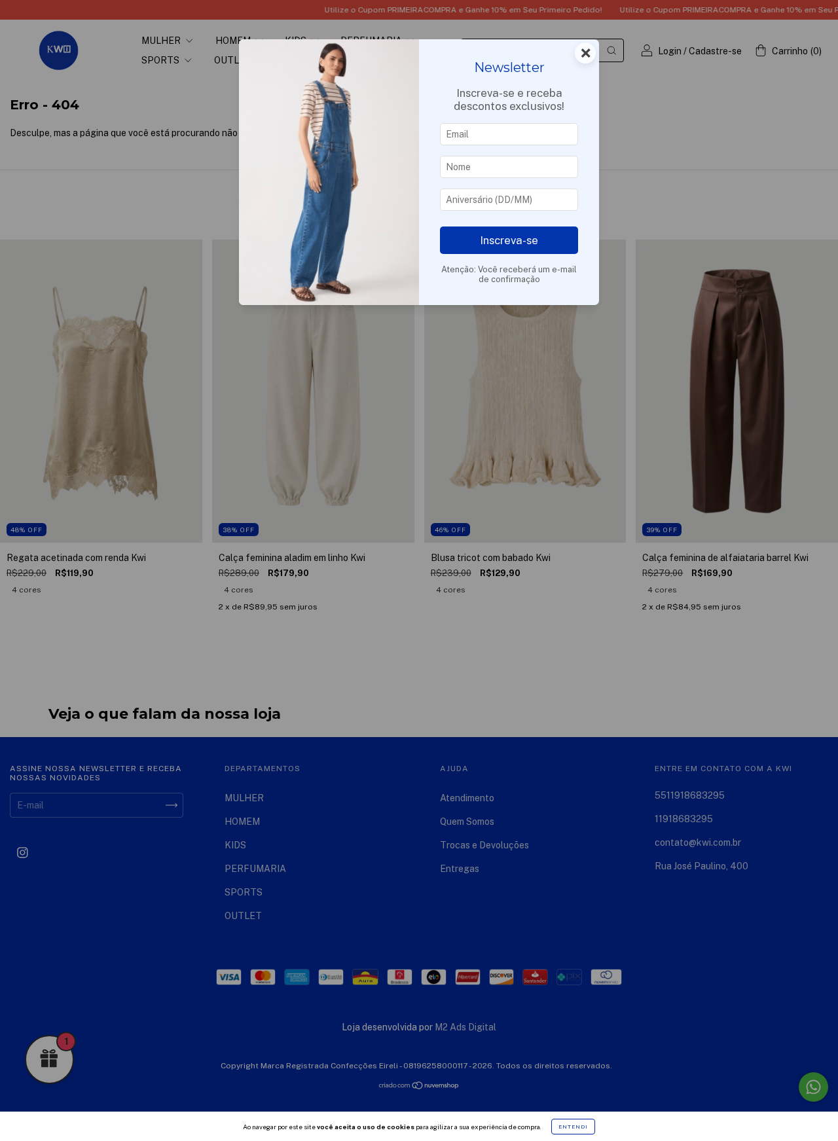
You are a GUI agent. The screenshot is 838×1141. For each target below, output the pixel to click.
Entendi (573, 1126)
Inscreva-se (509, 240)
